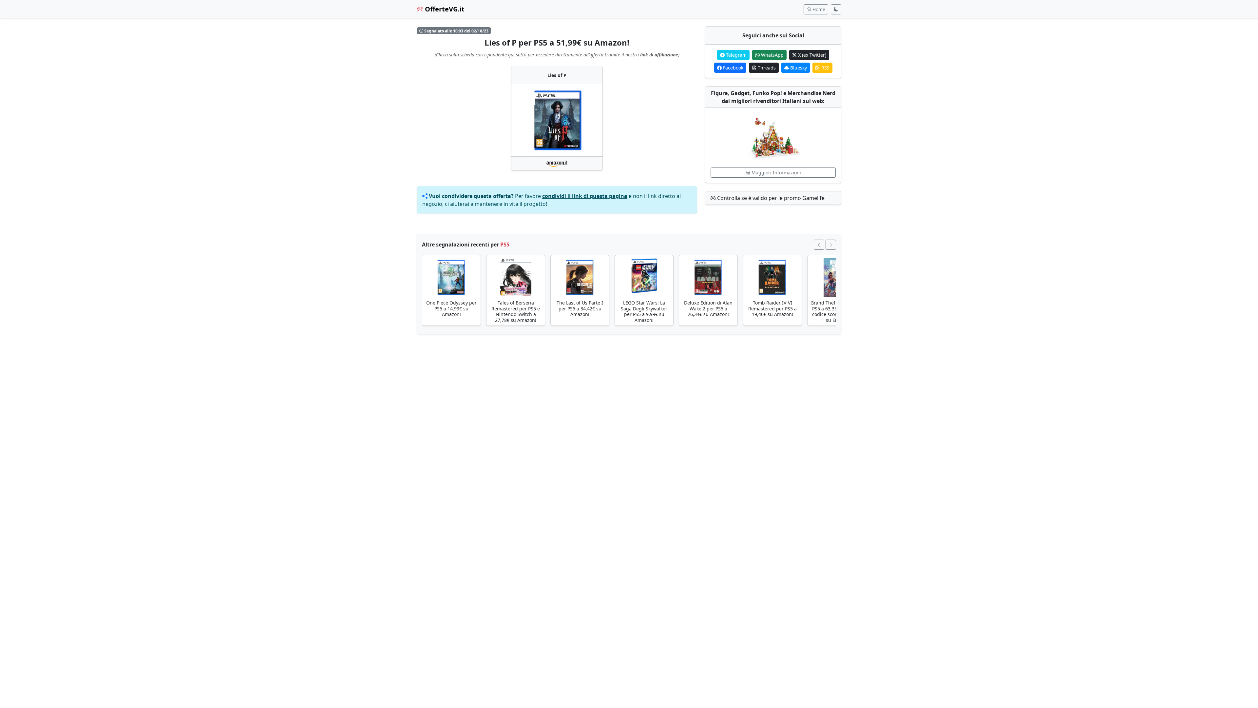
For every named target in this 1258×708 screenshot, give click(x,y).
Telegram (736, 55)
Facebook (732, 68)
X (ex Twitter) (811, 55)
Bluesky (798, 68)
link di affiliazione (659, 54)
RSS (824, 68)
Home (818, 9)
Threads (766, 68)
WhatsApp (772, 55)
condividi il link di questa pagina (584, 196)
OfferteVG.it (444, 9)
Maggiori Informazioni (775, 172)
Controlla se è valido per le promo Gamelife (770, 198)
